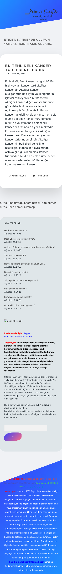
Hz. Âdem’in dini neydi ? (15, 230)
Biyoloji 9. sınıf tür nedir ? (16, 272)
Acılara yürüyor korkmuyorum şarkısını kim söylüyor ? (29, 247)
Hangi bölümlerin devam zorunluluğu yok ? (24, 263)
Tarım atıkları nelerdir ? (15, 255)
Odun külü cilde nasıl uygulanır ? (19, 305)
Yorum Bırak (42, 175)
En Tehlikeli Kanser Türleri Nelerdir (28, 68)
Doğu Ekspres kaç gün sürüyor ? (19, 239)
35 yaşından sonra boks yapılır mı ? (21, 280)
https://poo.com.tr (44, 202)
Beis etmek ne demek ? (15, 288)
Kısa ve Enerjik (43, 11)
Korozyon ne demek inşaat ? (18, 297)
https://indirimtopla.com (15, 202)
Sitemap (29, 207)
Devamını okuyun (19, 176)
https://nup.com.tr (11, 207)
